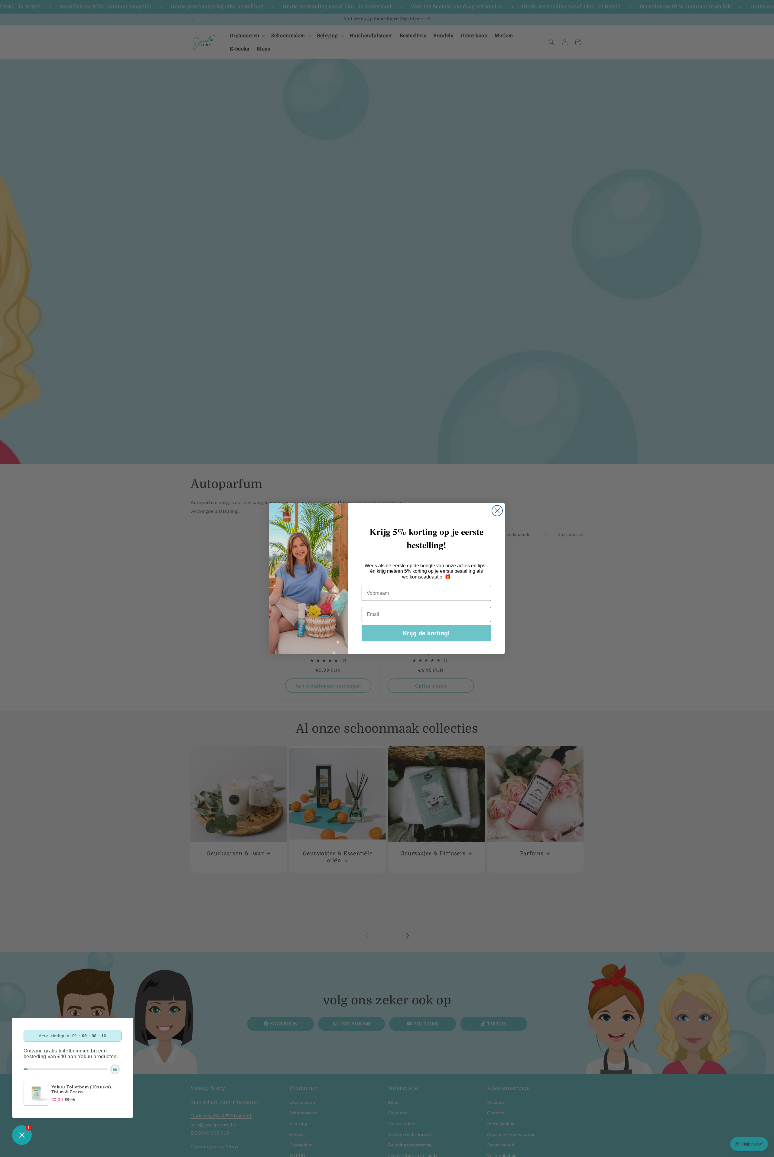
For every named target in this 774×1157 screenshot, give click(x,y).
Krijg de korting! (426, 633)
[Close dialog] (497, 510)
